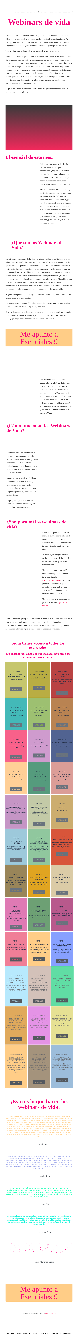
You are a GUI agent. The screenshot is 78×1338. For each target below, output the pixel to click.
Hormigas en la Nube (50, 1313)
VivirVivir (12, 4)
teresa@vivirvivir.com (51, 580)
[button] (73, 12)
